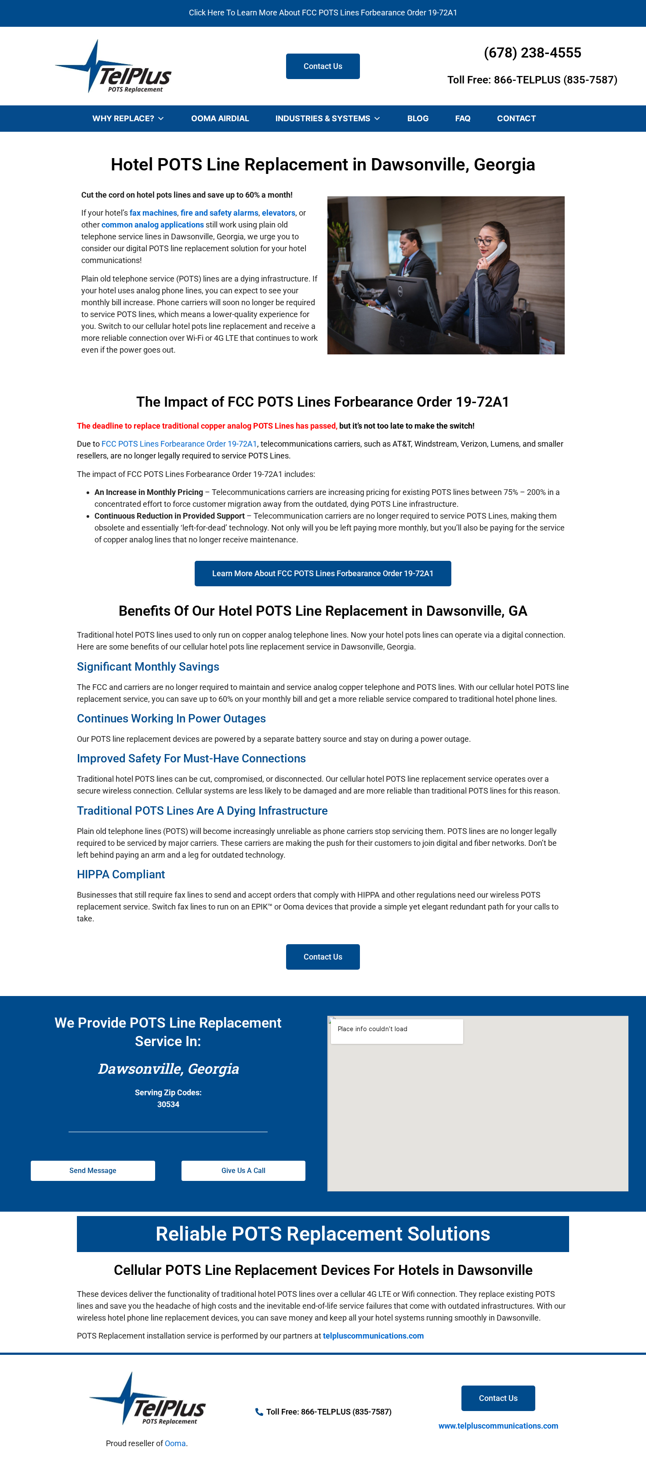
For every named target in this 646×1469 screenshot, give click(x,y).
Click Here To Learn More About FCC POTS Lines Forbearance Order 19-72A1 (323, 12)
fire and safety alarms (219, 212)
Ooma (175, 1443)
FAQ (463, 118)
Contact (516, 118)
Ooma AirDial (220, 118)
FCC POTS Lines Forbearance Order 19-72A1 (179, 443)
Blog (418, 118)
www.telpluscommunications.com (499, 1425)
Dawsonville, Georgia (168, 1068)
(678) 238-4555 (532, 52)
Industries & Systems (323, 118)
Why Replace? (123, 118)
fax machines (153, 212)
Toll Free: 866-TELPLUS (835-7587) (532, 80)
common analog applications (153, 224)
